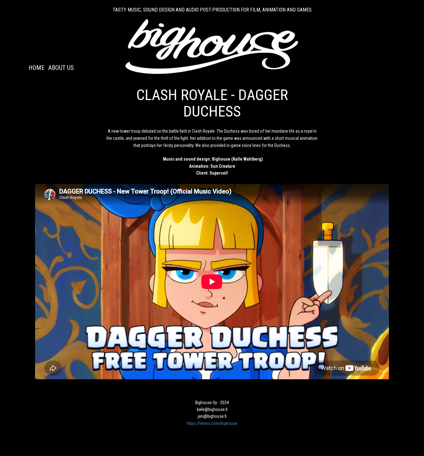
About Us (61, 68)
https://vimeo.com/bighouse (212, 423)
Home (36, 68)
